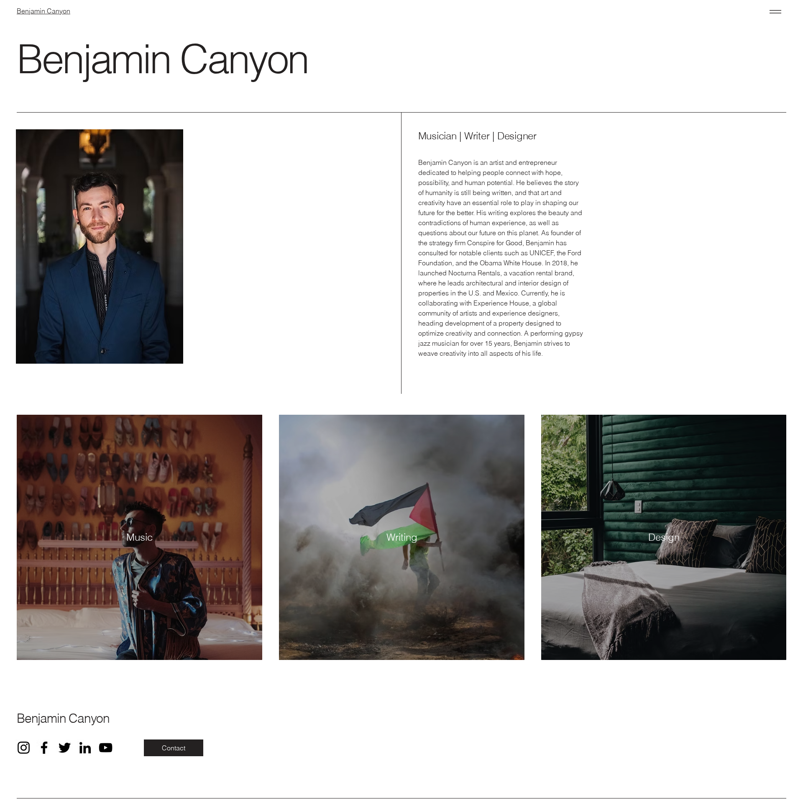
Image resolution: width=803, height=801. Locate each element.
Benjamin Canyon (63, 718)
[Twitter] (64, 747)
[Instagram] (23, 747)
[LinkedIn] (85, 747)
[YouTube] (105, 747)
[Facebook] (44, 747)
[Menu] (774, 11)
